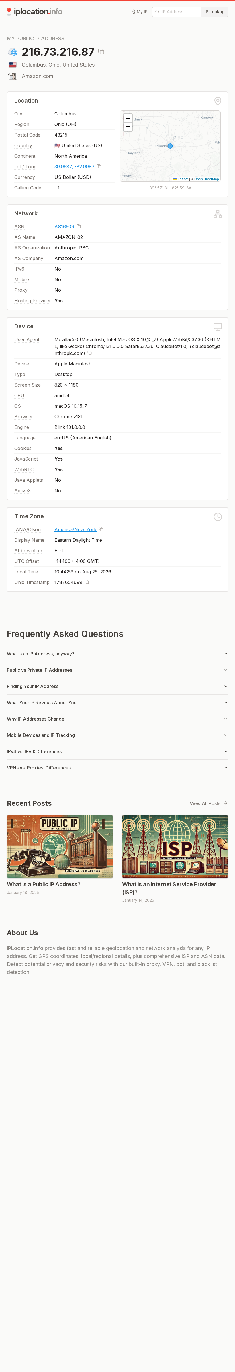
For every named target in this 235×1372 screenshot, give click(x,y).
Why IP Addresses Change (35, 719)
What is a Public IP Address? (43, 884)
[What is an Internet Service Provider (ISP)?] (175, 846)
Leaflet (182, 178)
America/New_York (75, 529)
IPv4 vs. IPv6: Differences (34, 751)
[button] (128, 118)
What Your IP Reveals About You (42, 702)
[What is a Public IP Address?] (60, 846)
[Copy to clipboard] (101, 51)
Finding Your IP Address (32, 686)
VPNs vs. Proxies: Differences (39, 768)
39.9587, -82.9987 (74, 166)
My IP (142, 11)
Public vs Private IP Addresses (39, 670)
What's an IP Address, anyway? (41, 654)
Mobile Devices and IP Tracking (41, 735)
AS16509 (64, 226)
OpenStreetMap (206, 178)
